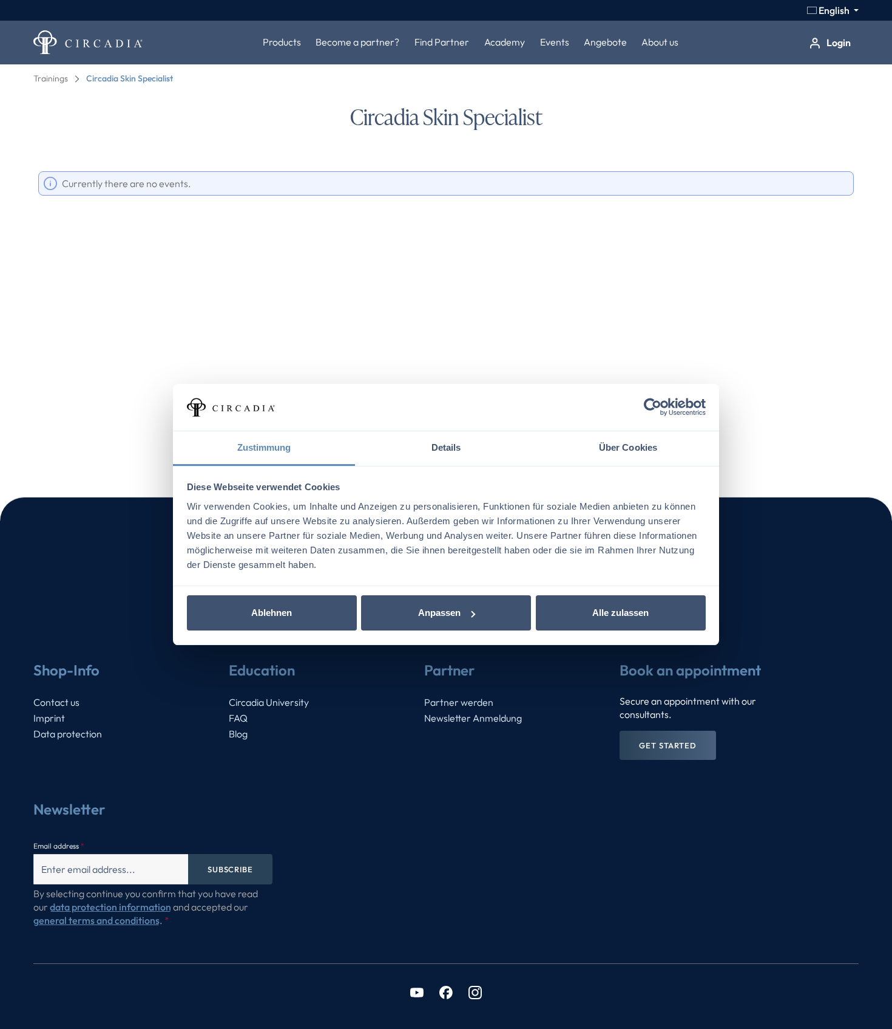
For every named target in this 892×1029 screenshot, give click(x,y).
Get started (668, 745)
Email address (58, 845)
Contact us (56, 702)
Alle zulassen (620, 612)
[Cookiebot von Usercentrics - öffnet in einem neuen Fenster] (653, 407)
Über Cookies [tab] (628, 447)
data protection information (110, 907)
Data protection (67, 734)
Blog (238, 734)
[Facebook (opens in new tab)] (446, 992)
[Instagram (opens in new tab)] (475, 992)
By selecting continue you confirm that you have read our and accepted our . (145, 906)
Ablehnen (271, 612)
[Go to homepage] (88, 42)
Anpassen (439, 612)
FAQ (238, 718)
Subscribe (230, 869)
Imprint (49, 718)
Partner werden (458, 702)
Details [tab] (446, 447)
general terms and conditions (96, 920)
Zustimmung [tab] (264, 447)
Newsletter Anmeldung (473, 718)
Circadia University (269, 702)
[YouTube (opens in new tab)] (416, 992)
